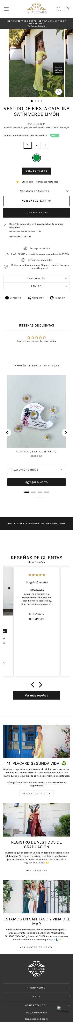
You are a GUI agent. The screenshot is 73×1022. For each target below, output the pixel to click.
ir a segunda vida (36, 793)
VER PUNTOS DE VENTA (36, 947)
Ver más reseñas (36, 695)
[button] (33, 684)
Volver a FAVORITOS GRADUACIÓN (39, 523)
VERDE (36, 158)
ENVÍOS (36, 286)
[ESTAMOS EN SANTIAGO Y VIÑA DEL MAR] (36, 896)
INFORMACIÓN (35, 987)
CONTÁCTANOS (35, 1005)
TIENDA (35, 996)
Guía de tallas (36, 171)
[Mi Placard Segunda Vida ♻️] (36, 741)
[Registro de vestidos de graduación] (36, 820)
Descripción (36, 278)
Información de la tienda (20, 237)
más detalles (36, 870)
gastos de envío (30, 127)
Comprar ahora (36, 212)
